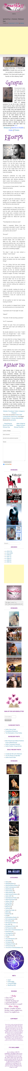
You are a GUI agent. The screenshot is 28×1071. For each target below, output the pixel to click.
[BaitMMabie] (14, 503)
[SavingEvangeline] (14, 789)
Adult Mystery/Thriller (11, 897)
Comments (12, 983)
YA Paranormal (9, 945)
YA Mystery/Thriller (10, 944)
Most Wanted (19, 418)
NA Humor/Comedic (10, 922)
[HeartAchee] (14, 626)
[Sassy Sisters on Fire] (14, 969)
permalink (13, 420)
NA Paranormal (9, 928)
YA (6, 936)
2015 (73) (8, 551)
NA (6, 915)
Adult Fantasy (9, 890)
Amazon (7, 128)
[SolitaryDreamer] (14, 671)
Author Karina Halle (10, 757)
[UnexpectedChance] (14, 539)
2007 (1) (8, 556)
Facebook (11, 411)
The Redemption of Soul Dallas (13, 733)
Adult (17, 414)
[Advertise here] (14, 866)
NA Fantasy (8, 921)
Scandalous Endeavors (11, 731)
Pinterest (14, 413)
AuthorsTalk (8, 903)
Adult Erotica (14, 416)
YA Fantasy (8, 940)
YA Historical (8, 942)
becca (22, 23)
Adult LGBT (8, 896)
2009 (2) (8, 554)
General (7, 908)
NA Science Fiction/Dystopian (13, 929)
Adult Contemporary (10, 887)
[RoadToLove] (14, 851)
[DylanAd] (14, 487)
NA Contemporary (10, 919)
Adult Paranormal (10, 899)
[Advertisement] (14, 40)
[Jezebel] (14, 773)
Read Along (8, 931)
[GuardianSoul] (14, 687)
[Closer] (14, 835)
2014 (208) (9, 553)
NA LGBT (7, 924)
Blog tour (7, 906)
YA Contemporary (10, 938)
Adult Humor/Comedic (11, 894)
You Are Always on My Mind (12, 755)
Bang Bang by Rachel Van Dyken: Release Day (8, 425)
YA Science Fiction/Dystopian (13, 947)
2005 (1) (8, 560)
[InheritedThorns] (14, 805)
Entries (11, 981)
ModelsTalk (8, 913)
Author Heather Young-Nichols (13, 746)
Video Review (9, 935)
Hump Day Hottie (9, 910)
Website (5, 411)
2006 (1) (8, 558)
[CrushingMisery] (14, 820)
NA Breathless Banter (11, 917)
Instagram (21, 411)
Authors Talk (8, 901)
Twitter (16, 411)
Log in (9, 979)
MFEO (7, 912)
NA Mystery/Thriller (10, 926)
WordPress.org (12, 985)
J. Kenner (13, 418)
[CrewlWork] (14, 641)
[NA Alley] (14, 874)
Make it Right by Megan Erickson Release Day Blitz (19, 425)
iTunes (16, 130)
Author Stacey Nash (10, 729)
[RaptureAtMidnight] (14, 656)
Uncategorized (9, 933)
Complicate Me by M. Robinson (13, 753)
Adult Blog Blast (9, 883)
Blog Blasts (8, 905)
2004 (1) (8, 562)
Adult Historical (9, 892)
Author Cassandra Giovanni (12, 744)
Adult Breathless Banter (11, 885)
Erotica (8, 418)
